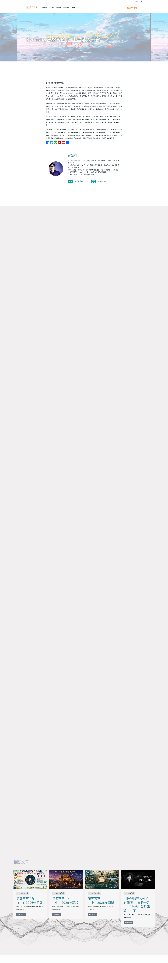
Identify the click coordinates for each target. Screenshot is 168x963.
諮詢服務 (58, 7)
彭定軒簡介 (66, 7)
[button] (132, 8)
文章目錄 (44, 7)
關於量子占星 (75, 7)
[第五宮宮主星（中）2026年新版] (30, 879)
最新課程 (51, 7)
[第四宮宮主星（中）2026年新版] (66, 879)
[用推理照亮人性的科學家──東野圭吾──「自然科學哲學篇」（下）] (138, 879)
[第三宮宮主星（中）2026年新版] (102, 879)
